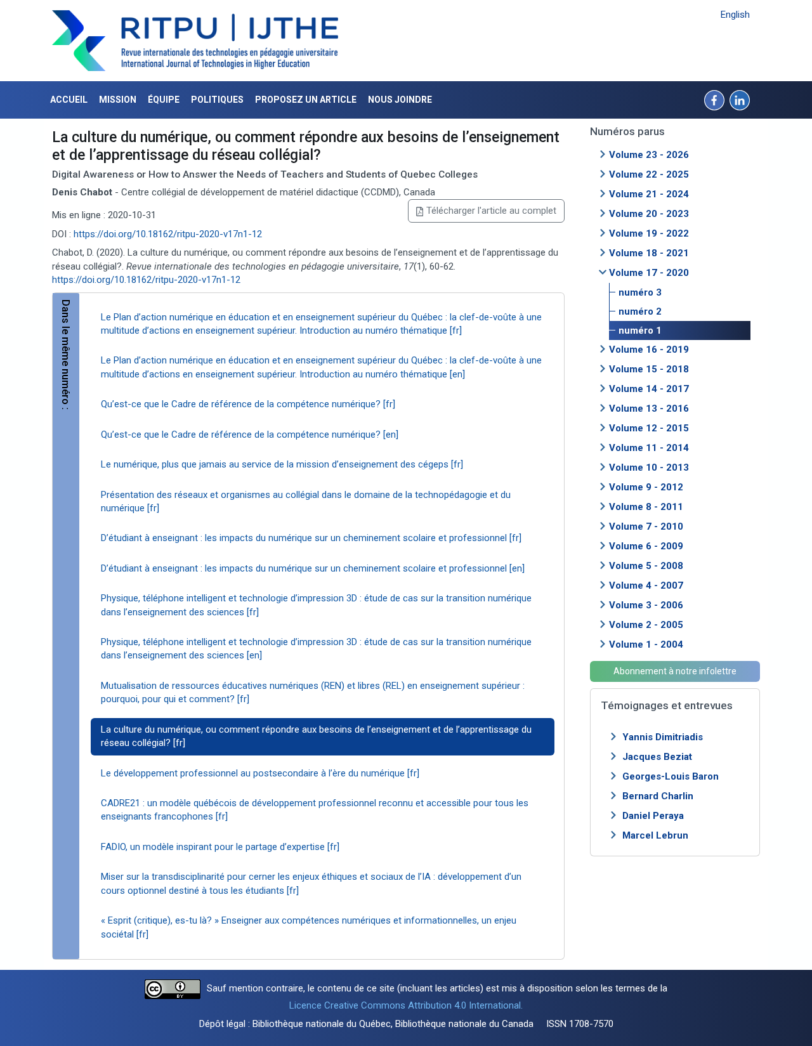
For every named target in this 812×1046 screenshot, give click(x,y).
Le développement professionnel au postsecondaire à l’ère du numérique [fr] (260, 773)
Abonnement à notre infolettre (675, 671)
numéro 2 (640, 311)
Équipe (164, 100)
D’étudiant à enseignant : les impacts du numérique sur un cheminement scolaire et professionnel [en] (313, 568)
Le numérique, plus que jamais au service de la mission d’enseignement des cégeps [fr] (282, 464)
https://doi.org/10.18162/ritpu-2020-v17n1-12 (168, 234)
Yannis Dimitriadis (662, 737)
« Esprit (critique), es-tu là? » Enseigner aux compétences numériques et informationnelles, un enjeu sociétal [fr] (308, 927)
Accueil (69, 100)
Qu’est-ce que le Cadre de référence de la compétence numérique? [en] (249, 434)
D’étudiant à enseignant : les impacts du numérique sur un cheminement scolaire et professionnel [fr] (311, 538)
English (735, 14)
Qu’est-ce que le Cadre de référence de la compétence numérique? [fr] (248, 404)
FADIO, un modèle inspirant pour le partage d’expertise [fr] (220, 847)
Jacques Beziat (657, 756)
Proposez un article (306, 100)
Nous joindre (400, 100)
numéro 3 (640, 292)
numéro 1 (640, 330)
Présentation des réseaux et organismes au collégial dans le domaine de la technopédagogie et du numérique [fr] (306, 501)
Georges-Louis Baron (670, 776)
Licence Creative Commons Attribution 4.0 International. (406, 1005)
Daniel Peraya (653, 815)
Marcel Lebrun (655, 835)
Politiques (217, 100)
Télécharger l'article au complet (491, 210)
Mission (117, 100)
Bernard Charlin (657, 796)
